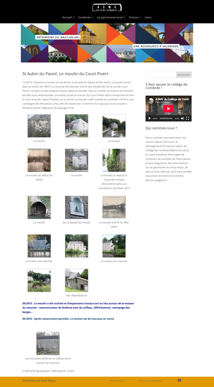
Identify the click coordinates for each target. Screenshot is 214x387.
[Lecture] (149, 118)
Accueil (67, 17)
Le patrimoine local (110, 17)
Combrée (84, 17)
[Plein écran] (187, 118)
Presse (133, 17)
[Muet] (182, 118)
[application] (169, 108)
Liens (148, 17)
